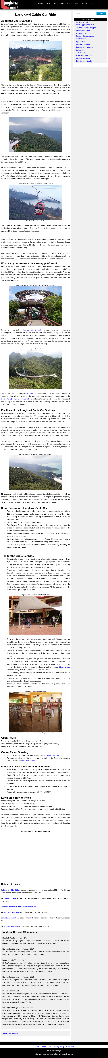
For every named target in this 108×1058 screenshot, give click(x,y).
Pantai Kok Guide (10, 918)
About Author (46, 1047)
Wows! (40, 3)
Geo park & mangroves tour (86, 36)
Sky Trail (30, 393)
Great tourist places (83, 30)
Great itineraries (81, 39)
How (62, 3)
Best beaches (81, 33)
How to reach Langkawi (84, 47)
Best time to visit (82, 22)
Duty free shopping (83, 44)
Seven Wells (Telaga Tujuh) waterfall (15, 399)
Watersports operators (84, 55)
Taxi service (80, 50)
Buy (92, 3)
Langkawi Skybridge (35, 330)
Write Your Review (10, 1033)
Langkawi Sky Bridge (11, 890)
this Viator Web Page (52, 755)
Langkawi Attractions (11, 926)
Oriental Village (64, 667)
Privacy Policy (58, 1047)
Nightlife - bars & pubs (84, 61)
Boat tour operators (83, 58)
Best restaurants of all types (86, 28)
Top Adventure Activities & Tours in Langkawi (19, 907)
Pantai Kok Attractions (11, 912)
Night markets (81, 42)
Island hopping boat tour (85, 25)
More (77, 3)
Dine (55, 3)
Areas (69, 3)
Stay (48, 3)
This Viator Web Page (30, 761)
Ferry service (80, 53)
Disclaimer (70, 1047)
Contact (85, 3)
